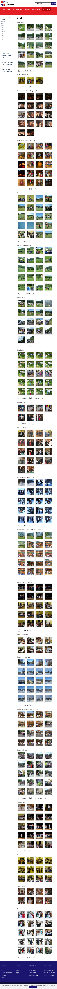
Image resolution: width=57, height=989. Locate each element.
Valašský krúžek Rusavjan (49, 970)
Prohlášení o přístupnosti (7, 972)
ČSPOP (45, 968)
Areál (17, 973)
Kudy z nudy (32, 973)
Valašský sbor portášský (49, 975)
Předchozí (23, 86)
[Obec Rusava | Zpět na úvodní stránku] (3, 3)
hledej (54, 3)
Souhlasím (33, 987)
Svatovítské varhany (34, 975)
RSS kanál (4, 973)
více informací (42, 985)
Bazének (17, 970)
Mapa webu (4, 975)
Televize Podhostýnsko (35, 968)
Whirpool (18, 968)
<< (18, 86)
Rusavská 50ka (33, 970)
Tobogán (17, 972)
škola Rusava (33, 972)
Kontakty (3, 977)
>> (30, 70)
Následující (26, 70)
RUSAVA (11, 3)
